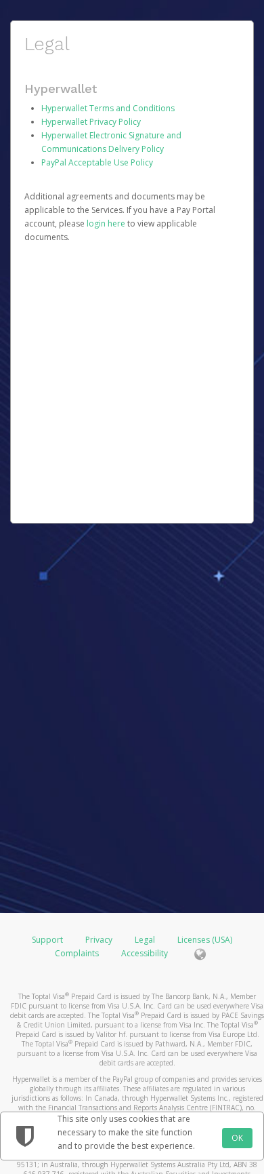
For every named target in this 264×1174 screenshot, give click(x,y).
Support (47, 939)
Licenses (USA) (204, 939)
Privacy (98, 939)
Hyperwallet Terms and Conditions (108, 108)
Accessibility (144, 953)
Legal (145, 939)
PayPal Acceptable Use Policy (97, 162)
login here (106, 223)
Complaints (78, 953)
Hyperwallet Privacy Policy (91, 122)
